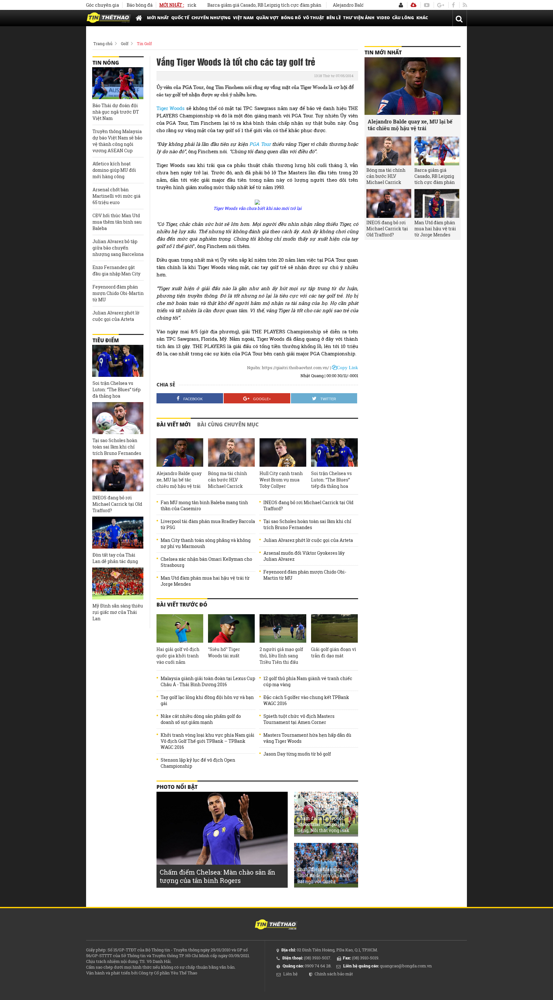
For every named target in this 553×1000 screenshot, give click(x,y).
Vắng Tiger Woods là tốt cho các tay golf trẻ (235, 61)
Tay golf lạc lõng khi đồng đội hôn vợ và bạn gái (207, 700)
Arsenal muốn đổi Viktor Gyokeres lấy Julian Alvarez (304, 556)
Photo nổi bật (176, 786)
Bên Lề (333, 17)
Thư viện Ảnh (358, 17)
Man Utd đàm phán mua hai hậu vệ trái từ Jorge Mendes (205, 581)
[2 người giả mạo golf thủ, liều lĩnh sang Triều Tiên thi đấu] (283, 628)
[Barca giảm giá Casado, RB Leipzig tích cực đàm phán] (436, 151)
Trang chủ (102, 43)
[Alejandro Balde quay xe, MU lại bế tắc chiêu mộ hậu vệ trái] (179, 452)
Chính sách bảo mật (334, 974)
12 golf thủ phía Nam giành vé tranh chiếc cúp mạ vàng (307, 681)
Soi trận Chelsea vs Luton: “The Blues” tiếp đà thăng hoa (331, 479)
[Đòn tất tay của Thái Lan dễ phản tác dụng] (117, 533)
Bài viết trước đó (181, 604)
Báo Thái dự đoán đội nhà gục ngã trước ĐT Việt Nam (115, 111)
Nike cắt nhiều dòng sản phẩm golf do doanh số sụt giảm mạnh (201, 719)
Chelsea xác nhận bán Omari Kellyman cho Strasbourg (206, 562)
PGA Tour (259, 144)
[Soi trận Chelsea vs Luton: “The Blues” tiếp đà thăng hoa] (334, 452)
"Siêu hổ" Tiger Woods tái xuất (224, 652)
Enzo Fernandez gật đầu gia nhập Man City (116, 270)
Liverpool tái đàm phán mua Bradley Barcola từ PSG (208, 524)
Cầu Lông (403, 17)
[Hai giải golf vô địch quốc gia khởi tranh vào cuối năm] (179, 628)
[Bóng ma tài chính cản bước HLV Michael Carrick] (231, 452)
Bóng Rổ (291, 17)
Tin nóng (105, 62)
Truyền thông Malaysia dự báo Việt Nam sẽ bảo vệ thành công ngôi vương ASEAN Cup (117, 141)
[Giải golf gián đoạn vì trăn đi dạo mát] (334, 628)
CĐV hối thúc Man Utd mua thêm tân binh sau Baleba (117, 221)
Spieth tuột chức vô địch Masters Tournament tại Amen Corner (298, 719)
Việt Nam (243, 17)
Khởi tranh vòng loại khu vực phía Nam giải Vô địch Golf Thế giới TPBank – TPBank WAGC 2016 (207, 741)
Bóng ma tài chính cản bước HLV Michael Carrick (227, 479)
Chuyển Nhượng (211, 17)
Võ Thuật (313, 17)
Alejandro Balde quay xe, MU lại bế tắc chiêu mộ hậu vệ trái (179, 479)
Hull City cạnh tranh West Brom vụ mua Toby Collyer (281, 479)
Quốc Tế (180, 17)
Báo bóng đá (140, 5)
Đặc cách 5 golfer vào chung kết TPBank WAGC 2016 (306, 700)
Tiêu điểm (105, 340)
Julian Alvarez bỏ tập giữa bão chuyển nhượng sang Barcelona (118, 247)
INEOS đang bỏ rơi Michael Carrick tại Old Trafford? (308, 505)
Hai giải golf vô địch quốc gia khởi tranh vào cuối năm (177, 655)
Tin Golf (144, 43)
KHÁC (422, 17)
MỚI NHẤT (158, 17)
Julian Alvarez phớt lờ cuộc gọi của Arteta (308, 540)
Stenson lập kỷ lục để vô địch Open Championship (198, 763)
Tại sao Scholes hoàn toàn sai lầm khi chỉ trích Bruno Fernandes (307, 524)
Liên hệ (290, 974)
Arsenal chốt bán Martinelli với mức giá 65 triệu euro (116, 196)
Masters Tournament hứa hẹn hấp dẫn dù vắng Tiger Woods (307, 738)
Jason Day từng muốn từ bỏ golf (297, 754)
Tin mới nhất (383, 52)
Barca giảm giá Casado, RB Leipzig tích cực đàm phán (246, 5)
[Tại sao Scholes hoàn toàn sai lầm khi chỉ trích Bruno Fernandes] (117, 418)
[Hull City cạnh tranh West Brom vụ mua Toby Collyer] (283, 452)
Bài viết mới (173, 424)
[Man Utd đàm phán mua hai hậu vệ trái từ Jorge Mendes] (436, 203)
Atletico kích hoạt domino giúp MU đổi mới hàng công (114, 170)
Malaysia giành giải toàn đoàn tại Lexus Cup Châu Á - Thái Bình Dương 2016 (208, 681)
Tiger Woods (170, 108)
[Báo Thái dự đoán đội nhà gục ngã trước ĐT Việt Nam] (117, 83)
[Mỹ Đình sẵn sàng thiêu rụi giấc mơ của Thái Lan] (117, 583)
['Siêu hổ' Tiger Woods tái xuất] (231, 628)
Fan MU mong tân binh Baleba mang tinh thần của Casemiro (204, 505)
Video (383, 17)
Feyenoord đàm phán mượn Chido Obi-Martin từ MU (304, 575)
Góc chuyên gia (102, 5)
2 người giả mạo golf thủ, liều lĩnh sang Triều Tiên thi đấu (281, 655)
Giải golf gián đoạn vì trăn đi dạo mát (333, 652)
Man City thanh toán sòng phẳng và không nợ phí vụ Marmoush (206, 543)
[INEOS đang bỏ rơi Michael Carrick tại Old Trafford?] (117, 475)
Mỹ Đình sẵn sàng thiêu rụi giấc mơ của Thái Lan (117, 612)
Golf (124, 43)
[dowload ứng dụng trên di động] (413, 5)
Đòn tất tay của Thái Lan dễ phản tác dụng (115, 558)
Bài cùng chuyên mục (228, 424)
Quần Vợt (267, 17)
